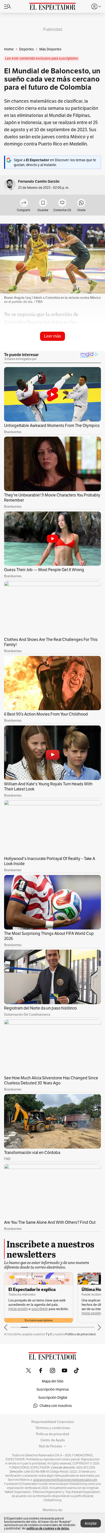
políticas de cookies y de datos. (48, 1528)
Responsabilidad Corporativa (52, 1422)
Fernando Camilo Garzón (38, 181)
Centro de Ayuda (53, 1440)
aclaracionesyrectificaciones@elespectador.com (65, 1480)
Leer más (52, 336)
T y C (49, 1334)
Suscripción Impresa (52, 1389)
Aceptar (91, 1523)
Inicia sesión (18, 1309)
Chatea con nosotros (56, 1405)
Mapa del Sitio (52, 1381)
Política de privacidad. (80, 1334)
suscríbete (39, 1309)
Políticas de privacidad (52, 1434)
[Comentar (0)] (62, 203)
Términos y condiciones (52, 1428)
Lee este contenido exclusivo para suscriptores (41, 58)
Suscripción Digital (52, 1397)
